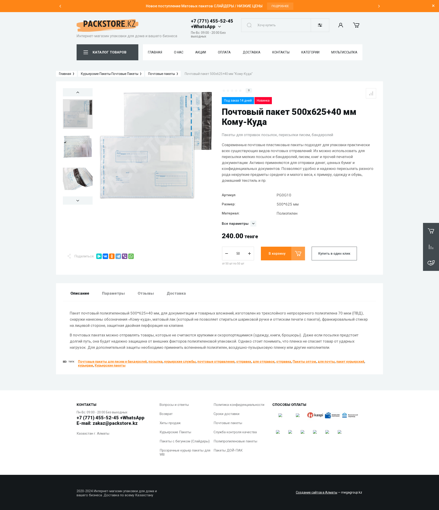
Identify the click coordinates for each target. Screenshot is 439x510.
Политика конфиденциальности (239, 405)
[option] (219, 6)
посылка (155, 361)
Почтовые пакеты (228, 423)
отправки (243, 361)
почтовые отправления (216, 361)
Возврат (166, 414)
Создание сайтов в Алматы (316, 492)
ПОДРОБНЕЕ (280, 6)
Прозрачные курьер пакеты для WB (185, 452)
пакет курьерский (350, 361)
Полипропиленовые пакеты (235, 441)
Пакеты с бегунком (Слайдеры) (185, 441)
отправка (283, 361)
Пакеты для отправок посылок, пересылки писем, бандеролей (277, 134)
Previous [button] (60, 6)
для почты (326, 361)
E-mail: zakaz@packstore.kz (107, 423)
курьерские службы (180, 361)
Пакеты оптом (304, 361)
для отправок (264, 361)
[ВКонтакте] (105, 256)
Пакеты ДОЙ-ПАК (228, 450)
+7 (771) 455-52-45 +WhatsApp (212, 23)
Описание (79, 293)
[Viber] (124, 256)
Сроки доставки (226, 414)
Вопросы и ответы (174, 405)
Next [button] (379, 6)
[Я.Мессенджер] (99, 256)
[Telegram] (118, 256)
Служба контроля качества (235, 432)
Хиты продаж (170, 423)
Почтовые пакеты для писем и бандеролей (112, 361)
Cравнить (371, 93)
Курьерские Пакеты (175, 432)
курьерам (85, 365)
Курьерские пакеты (110, 365)
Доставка (176, 293)
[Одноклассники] (112, 256)
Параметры (113, 293)
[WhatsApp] (131, 256)
